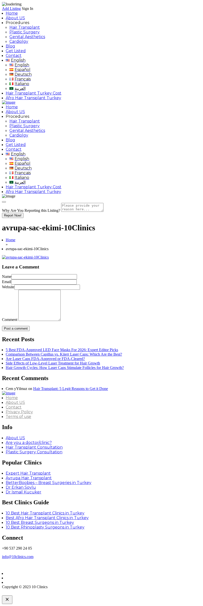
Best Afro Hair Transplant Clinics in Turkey (47, 517)
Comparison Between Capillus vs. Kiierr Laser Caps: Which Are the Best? (64, 354)
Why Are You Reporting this (31, 210)
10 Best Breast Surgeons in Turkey (40, 522)
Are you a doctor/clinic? (29, 442)
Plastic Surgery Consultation (34, 452)
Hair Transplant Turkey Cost (33, 93)
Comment (9, 319)
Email (6, 282)
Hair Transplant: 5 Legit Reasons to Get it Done (70, 389)
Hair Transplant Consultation (34, 447)
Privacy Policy (19, 412)
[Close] (4, 202)
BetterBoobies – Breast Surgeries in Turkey (48, 482)
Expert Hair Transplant (28, 473)
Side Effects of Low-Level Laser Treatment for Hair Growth (53, 363)
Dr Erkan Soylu (21, 487)
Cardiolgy (18, 41)
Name (6, 276)
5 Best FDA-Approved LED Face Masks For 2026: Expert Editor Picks (62, 350)
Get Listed (16, 50)
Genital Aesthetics (27, 36)
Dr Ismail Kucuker (23, 492)
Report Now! (13, 215)
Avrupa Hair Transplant (29, 478)
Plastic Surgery (24, 32)
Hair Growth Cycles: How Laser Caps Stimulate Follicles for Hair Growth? (65, 367)
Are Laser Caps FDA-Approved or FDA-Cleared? (45, 359)
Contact (14, 55)
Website (8, 287)
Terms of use (18, 416)
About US (15, 18)
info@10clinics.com (17, 557)
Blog (10, 46)
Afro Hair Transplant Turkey (33, 98)
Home (12, 13)
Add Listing (11, 8)
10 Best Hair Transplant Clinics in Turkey (45, 513)
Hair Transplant (24, 27)
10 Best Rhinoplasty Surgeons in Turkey (45, 527)
